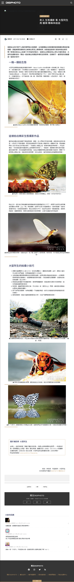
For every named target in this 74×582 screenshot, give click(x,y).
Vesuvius (8, 523)
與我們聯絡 (52, 575)
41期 (37, 486)
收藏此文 (32, 39)
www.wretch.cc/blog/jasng (28, 453)
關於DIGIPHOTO (12, 575)
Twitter (63, 39)
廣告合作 (23, 575)
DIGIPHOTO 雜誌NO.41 (58, 471)
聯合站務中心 (62, 575)
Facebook (55, 39)
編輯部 (10, 39)
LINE (59, 39)
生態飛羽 (29, 486)
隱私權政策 (42, 575)
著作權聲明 (32, 575)
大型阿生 (45, 486)
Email (66, 39)
